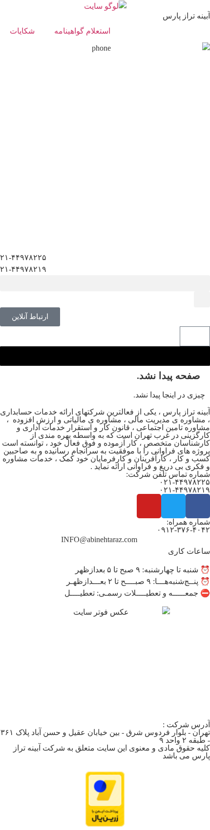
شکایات (22, 31)
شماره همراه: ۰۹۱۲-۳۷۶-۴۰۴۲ (183, 526)
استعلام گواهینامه (82, 31)
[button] (105, 283)
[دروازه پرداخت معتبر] (105, 824)
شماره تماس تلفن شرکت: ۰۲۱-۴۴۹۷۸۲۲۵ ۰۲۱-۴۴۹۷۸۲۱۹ (168, 482)
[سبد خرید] (195, 336)
